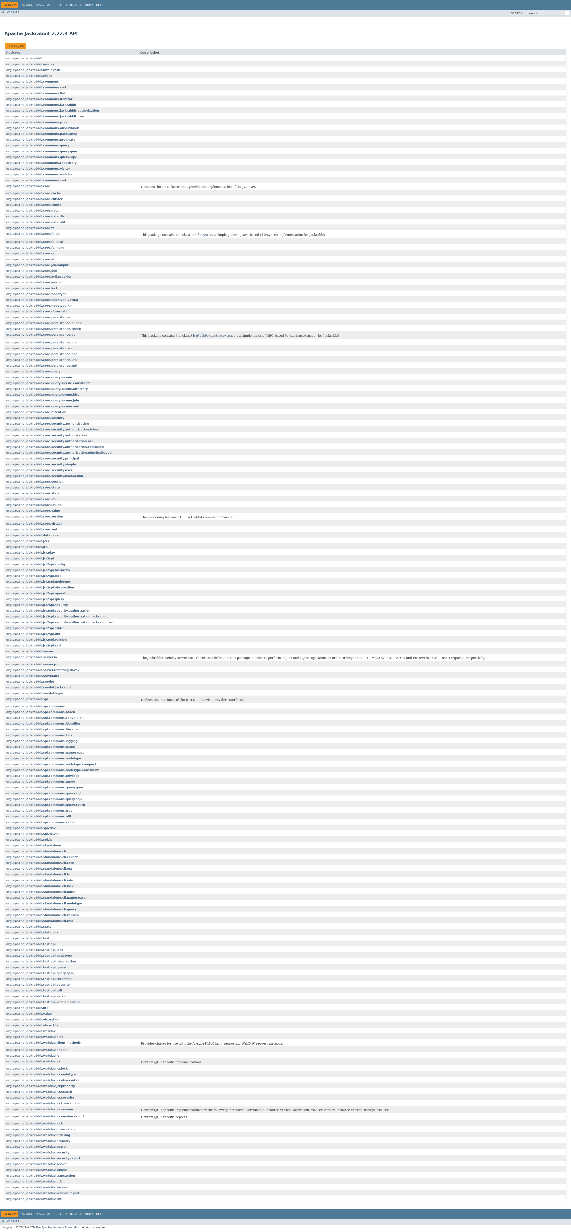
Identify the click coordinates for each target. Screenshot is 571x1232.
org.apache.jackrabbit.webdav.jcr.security (40, 1097)
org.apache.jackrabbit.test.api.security (38, 984)
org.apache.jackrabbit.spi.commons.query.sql (43, 793)
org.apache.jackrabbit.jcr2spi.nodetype (38, 581)
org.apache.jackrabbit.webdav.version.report (42, 1193)
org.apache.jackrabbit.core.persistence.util (41, 359)
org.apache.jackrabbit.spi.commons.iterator (42, 729)
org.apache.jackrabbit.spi (27, 699)
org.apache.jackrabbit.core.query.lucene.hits (42, 394)
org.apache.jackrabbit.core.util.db (34, 505)
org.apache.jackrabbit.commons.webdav (39, 174)
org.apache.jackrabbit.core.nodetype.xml (39, 305)
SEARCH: (517, 13)
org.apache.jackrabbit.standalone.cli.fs (38, 874)
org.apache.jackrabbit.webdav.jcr (33, 1061)
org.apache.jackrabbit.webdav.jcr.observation (43, 1080)
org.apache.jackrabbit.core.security (35, 418)
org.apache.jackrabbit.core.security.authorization (46, 435)
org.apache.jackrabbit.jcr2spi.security (37, 605)
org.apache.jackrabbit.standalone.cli (36, 851)
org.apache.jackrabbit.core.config (33, 204)
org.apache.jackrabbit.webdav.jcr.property (40, 1086)
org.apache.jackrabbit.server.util (32, 675)
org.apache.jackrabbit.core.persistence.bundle (44, 323)
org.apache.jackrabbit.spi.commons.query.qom (44, 787)
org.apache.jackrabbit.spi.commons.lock (39, 735)
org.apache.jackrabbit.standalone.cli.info (39, 880)
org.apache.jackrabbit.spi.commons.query (40, 781)
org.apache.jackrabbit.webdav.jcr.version (39, 1109)
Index (89, 4)
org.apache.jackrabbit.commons (32, 81)
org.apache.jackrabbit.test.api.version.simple (43, 1002)
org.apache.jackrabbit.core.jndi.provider (39, 276)
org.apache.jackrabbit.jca (27, 546)
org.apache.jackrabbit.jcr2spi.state (34, 628)
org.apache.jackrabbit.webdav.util (34, 1181)
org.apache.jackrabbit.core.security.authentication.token (52, 429)
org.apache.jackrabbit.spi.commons (35, 706)
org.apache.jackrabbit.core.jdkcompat (37, 265)
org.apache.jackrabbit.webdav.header (37, 1049)
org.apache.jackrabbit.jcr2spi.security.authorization (48, 610)
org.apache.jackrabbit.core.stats (33, 493)
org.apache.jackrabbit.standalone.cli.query (41, 909)
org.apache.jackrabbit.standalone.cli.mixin (41, 891)
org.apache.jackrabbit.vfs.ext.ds (32, 1019)
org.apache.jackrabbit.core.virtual (34, 523)
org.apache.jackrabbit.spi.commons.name (40, 746)
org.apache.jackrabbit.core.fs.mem (35, 247)
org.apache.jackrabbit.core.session (35, 481)
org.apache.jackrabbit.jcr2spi (30, 558)
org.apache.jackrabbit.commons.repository (41, 162)
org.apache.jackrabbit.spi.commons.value (40, 822)
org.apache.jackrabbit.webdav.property (38, 1141)
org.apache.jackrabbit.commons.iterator (39, 99)
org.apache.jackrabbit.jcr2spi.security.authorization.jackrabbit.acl (60, 622)
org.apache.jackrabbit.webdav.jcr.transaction (43, 1103)
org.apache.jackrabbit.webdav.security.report (43, 1158)
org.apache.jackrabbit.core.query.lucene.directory (47, 389)
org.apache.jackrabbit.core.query (33, 371)
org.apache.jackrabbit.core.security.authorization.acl (49, 441)
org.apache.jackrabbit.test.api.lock (34, 950)
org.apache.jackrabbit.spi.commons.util (38, 816)
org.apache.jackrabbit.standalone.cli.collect (42, 857)
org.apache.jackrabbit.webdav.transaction (40, 1175)
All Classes (10, 12)
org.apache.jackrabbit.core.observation (38, 311)
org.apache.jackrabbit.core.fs (30, 228)
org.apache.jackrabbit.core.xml (31, 529)
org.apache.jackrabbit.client (29, 75)
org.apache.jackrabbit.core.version (34, 516)
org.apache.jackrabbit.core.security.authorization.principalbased (59, 452)
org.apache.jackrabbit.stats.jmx (32, 932)
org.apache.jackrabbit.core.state (33, 487)
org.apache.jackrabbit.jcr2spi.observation (40, 587)
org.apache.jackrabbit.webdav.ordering (38, 1135)
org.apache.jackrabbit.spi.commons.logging (42, 741)
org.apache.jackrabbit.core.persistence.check (43, 328)
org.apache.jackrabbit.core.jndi (31, 270)
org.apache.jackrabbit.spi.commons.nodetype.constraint (52, 770)
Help (99, 4)
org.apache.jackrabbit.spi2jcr (30, 839)
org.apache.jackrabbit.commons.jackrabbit (41, 104)
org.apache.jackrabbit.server (29, 651)
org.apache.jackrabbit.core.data (32, 210)
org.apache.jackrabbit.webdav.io (32, 1055)
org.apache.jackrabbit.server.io (31, 657)
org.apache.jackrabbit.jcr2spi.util (33, 634)
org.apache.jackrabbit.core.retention (36, 412)
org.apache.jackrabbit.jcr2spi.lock (34, 576)
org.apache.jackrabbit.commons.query (37, 145)
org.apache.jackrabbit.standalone (33, 845)
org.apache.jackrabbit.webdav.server (36, 1164)
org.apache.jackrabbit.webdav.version (37, 1187)
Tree (58, 4)
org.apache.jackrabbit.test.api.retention (39, 979)
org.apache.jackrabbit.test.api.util (34, 990)
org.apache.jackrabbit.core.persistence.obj (41, 348)
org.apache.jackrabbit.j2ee (28, 541)
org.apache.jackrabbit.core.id (30, 259)
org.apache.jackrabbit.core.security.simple (41, 464)
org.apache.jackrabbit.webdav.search (36, 1146)
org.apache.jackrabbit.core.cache (33, 193)
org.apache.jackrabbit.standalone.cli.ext (39, 868)
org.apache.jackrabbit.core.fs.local (34, 241)
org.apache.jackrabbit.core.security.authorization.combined (55, 447)
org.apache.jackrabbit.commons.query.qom (41, 151)
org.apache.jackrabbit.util (27, 1008)
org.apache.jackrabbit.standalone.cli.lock (40, 886)
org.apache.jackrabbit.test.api (31, 944)
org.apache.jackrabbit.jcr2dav (30, 552)
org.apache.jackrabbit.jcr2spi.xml (33, 645)
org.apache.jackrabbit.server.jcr (32, 664)
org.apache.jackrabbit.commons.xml (36, 180)
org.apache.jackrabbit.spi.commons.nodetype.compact (51, 764)
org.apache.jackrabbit (24, 58)
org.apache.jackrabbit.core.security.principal (42, 458)
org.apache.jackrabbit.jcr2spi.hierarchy (38, 570)
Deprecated (73, 4)
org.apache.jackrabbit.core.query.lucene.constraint (48, 383)
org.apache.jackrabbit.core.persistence (38, 317)
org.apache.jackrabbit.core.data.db (35, 216)
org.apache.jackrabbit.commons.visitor (38, 168)
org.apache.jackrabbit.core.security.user (39, 470)
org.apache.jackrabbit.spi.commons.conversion (44, 717)
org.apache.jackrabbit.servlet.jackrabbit (39, 687)
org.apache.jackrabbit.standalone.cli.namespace (46, 897)
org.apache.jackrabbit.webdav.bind (34, 1037)
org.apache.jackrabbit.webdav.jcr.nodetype (41, 1074)
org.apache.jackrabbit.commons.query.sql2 (41, 157)
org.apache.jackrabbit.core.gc (30, 253)
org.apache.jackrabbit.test (28, 938)
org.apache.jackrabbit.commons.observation (42, 128)
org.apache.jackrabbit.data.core (32, 535)
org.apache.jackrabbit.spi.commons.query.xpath (45, 804)
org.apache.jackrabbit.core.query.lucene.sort (43, 406)
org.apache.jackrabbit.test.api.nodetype (39, 955)
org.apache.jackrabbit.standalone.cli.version (42, 915)
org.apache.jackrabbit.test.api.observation (41, 961)
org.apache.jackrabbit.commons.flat (36, 93)
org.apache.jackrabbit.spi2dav (31, 828)
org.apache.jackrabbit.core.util (31, 499)
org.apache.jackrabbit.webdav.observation (41, 1129)
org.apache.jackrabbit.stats (28, 926)
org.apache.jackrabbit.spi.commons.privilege (43, 775)
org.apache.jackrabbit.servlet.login (34, 693)
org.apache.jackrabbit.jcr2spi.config (35, 564)
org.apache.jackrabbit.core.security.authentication (47, 423)
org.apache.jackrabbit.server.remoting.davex (42, 670)
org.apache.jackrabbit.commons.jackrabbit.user (45, 116)
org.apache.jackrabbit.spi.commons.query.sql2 (44, 799)
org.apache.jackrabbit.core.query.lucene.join (42, 400)
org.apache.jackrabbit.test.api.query (36, 967)
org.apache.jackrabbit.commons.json (36, 122)
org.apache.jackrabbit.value (29, 1013)
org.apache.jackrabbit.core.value (33, 510)
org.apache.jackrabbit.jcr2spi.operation (38, 593)
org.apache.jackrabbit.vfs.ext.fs (32, 1025)
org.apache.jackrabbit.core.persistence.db (40, 334)
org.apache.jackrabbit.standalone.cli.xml (39, 920)
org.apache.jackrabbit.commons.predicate (40, 139)
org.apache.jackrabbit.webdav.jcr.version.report (45, 1116)
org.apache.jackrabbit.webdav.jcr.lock (37, 1068)
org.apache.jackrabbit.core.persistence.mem (43, 342)
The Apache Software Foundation (58, 1227)
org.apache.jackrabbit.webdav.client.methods (43, 1042)
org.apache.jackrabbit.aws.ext (31, 64)
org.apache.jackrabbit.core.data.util (35, 222)
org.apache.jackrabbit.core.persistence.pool (42, 354)
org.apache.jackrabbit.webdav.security (37, 1152)
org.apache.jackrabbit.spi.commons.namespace (45, 752)
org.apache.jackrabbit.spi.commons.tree (39, 810)
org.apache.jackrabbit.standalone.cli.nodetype (44, 903)
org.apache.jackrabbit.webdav (31, 1031)
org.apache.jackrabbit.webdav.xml (34, 1199)
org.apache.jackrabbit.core (28, 186)
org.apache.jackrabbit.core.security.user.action (44, 476)
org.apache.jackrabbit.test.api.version (37, 996)
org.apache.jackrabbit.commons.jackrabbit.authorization (52, 110)
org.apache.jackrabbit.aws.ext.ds (33, 70)
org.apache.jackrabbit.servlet (30, 681)
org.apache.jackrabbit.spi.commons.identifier (43, 723)
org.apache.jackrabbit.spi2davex (32, 833)
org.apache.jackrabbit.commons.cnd (36, 87)
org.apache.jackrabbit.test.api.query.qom (40, 973)
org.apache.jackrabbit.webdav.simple (36, 1170)
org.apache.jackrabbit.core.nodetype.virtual (42, 299)
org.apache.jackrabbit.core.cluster (34, 199)
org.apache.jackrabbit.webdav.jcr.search (39, 1091)
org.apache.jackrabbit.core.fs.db (33, 233)
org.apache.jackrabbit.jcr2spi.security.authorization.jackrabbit (57, 616)
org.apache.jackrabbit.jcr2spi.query (35, 599)
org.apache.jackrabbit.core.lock (32, 288)
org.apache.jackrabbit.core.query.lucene (39, 377)
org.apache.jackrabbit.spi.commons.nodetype (43, 758)
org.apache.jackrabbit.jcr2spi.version (36, 639)
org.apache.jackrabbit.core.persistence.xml (41, 365)
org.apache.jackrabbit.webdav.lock (34, 1123)
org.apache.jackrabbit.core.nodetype (36, 294)
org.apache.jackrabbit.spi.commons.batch (40, 712)
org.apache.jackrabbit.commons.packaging (41, 133)
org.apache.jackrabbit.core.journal (34, 282)
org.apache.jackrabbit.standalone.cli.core (40, 862)
